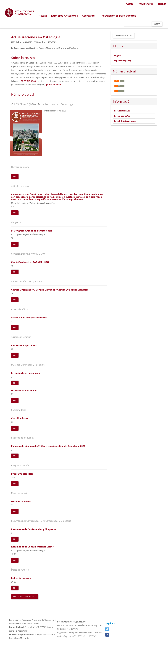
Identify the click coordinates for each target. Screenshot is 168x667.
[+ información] (54, 84)
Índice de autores (21, 578)
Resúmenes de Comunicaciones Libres (32, 546)
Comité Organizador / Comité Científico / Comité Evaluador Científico (50, 289)
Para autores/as (122, 116)
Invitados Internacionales (25, 372)
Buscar (157, 24)
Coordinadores (19, 418)
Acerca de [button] (88, 15)
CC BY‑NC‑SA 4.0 (28, 81)
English (117, 55)
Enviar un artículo (123, 35)
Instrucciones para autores (118, 15)
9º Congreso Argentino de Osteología (31, 230)
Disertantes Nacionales (24, 390)
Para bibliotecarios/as (125, 121)
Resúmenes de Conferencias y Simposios (33, 529)
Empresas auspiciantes (23, 345)
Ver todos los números (24, 596)
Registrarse (145, 3)
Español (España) (122, 60)
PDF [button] (14, 176)
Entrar (162, 3)
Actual (130, 3)
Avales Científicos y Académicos (29, 317)
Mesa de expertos (21, 501)
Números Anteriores (64, 15)
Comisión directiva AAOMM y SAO (30, 262)
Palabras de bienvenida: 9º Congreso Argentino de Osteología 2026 (48, 445)
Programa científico (22, 473)
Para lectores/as (122, 110)
